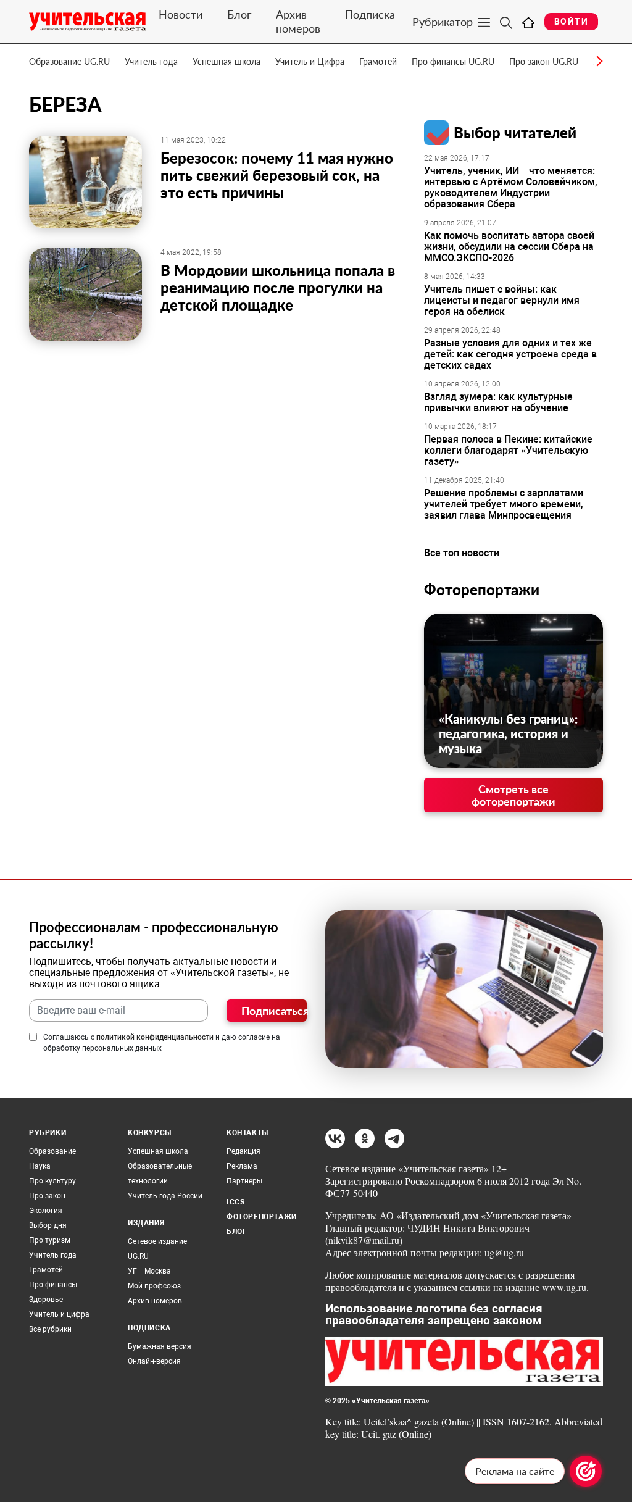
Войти (571, 22)
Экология (45, 1210)
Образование (52, 1151)
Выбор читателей (515, 132)
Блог (239, 14)
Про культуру (52, 1181)
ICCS (235, 1202)
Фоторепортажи (481, 589)
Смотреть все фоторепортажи (513, 795)
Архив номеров (298, 21)
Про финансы (53, 1284)
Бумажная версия (159, 1346)
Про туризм (49, 1240)
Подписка (370, 14)
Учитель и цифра (59, 1314)
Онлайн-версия (154, 1361)
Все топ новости (461, 553)
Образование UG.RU (69, 61)
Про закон (47, 1195)
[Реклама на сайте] (586, 1471)
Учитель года (151, 61)
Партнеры (244, 1181)
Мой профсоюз (154, 1286)
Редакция (243, 1151)
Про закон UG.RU (543, 61)
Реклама (242, 1166)
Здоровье (46, 1299)
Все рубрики (50, 1329)
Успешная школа (226, 61)
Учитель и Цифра (309, 61)
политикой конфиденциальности (155, 1037)
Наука (40, 1166)
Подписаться (274, 1010)
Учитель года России (165, 1195)
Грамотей (378, 61)
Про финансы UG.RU (453, 61)
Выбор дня (48, 1225)
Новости (180, 14)
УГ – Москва (149, 1271)
